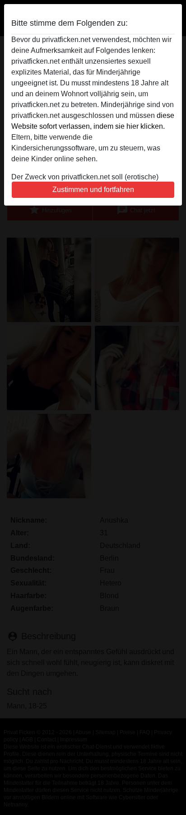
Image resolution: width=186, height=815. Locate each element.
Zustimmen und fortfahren (93, 189)
